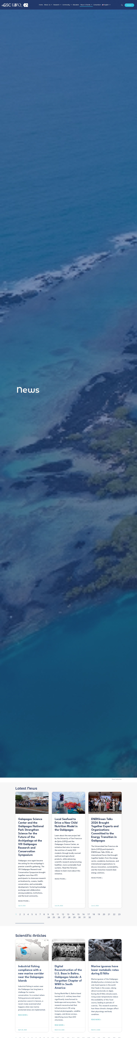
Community (66, 5)
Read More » (24, 901)
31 (84, 917)
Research (56, 5)
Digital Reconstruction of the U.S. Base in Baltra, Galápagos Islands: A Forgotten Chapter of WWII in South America (68, 977)
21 (109, 914)
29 (74, 917)
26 (59, 917)
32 (90, 917)
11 (58, 914)
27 (64, 917)
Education (76, 5)
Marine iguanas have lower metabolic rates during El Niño (105, 970)
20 (104, 914)
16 (83, 914)
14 (73, 914)
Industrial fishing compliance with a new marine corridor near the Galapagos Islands (31, 973)
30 (79, 917)
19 (99, 914)
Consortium (97, 5)
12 (63, 914)
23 (119, 914)
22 (114, 914)
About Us (47, 5)
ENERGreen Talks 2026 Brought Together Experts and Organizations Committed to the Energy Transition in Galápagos (104, 830)
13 (68, 914)
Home (41, 5)
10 (53, 914)
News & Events (85, 5)
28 (69, 917)
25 (54, 917)
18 (94, 914)
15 (78, 914)
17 (88, 914)
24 (49, 917)
